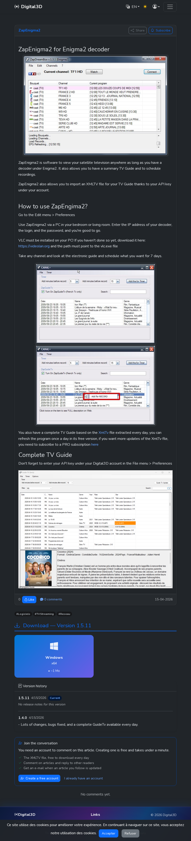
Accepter (108, 833)
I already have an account (83, 778)
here (95, 444)
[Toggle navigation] (170, 6)
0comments (53, 599)
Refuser (130, 833)
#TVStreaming (44, 614)
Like (31, 599)
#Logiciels (23, 614)
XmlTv (104, 432)
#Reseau (64, 614)
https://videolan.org (34, 246)
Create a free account (42, 778)
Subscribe (163, 30)
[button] (156, 7)
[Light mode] (145, 7)
